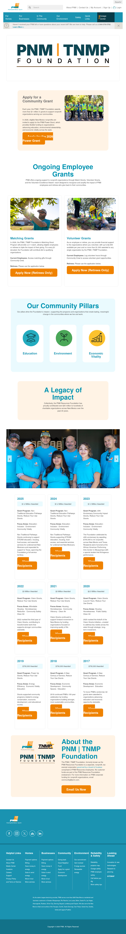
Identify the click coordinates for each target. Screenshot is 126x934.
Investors (9, 869)
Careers (9, 872)
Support (9, 875)
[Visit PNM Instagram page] (17, 833)
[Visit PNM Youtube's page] (33, 833)
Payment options (31, 859)
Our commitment (80, 859)
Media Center (11, 866)
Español (118, 2)
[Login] (114, 7)
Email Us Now (76, 789)
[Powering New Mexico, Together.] (15, 6)
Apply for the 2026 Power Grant (38, 138)
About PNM (10, 863)
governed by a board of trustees (89, 767)
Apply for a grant (64, 869)
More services (30, 882)
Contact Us (10, 859)
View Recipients (24, 563)
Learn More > (18, 27)
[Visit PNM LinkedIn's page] (40, 833)
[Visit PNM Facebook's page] (9, 833)
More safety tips (96, 884)
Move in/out (29, 878)
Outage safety (96, 868)
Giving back (62, 859)
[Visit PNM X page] (25, 833)
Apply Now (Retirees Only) (33, 273)
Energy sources (79, 866)
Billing (27, 863)
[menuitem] (10, 17)
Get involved (78, 863)
